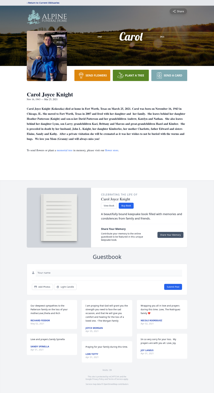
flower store (111, 150)
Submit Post (173, 286)
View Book (109, 205)
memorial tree (65, 150)
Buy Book (126, 205)
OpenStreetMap (110, 384)
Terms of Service (115, 379)
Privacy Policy (98, 379)
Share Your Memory (170, 234)
